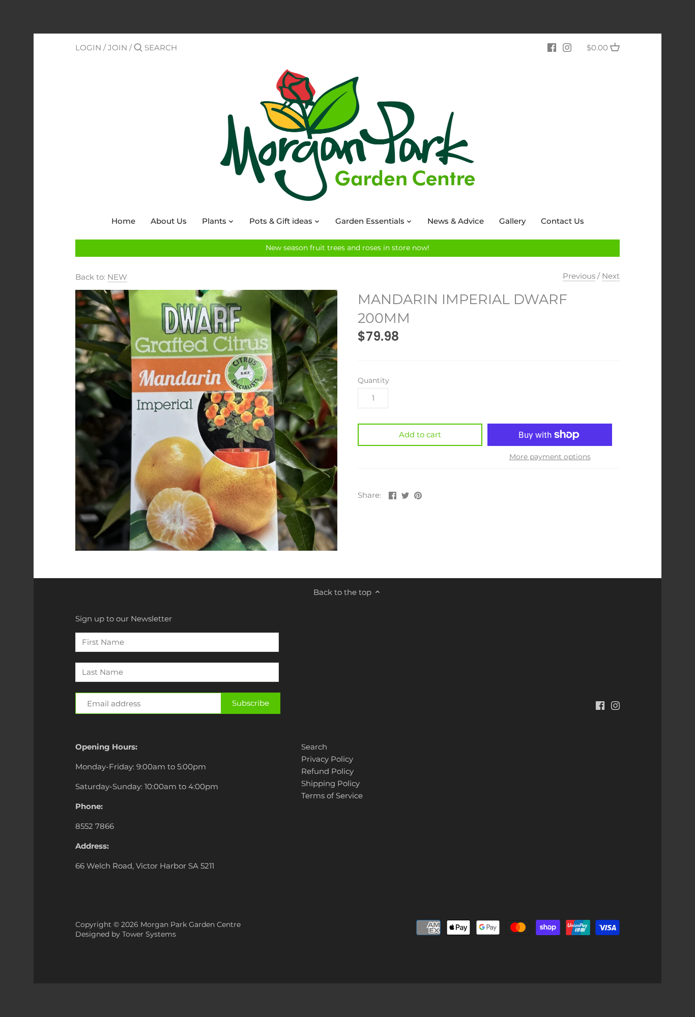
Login (88, 47)
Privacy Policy (327, 759)
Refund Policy (327, 771)
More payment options (550, 457)
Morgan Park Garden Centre (190, 924)
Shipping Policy (330, 783)
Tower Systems (149, 934)
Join (117, 47)
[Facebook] (551, 47)
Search (314, 747)
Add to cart (420, 434)
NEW (117, 277)
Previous (579, 276)
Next (611, 276)
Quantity (373, 380)
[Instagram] (567, 47)
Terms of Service (332, 795)
